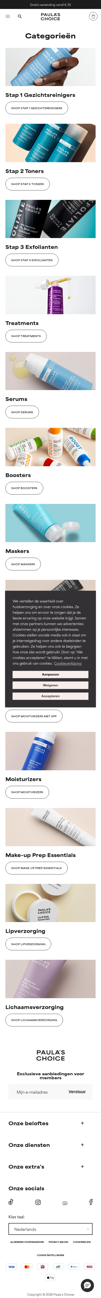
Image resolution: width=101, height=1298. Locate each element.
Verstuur (77, 1091)
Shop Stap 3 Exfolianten (32, 260)
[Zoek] (20, 17)
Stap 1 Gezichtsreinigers (40, 95)
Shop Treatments (26, 336)
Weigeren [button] (50, 685)
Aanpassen (50, 674)
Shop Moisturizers (27, 792)
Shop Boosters (24, 488)
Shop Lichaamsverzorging (34, 1020)
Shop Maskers (23, 564)
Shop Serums (22, 412)
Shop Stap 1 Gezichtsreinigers (36, 108)
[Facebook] (91, 1202)
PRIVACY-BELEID (58, 1242)
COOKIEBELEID (82, 1242)
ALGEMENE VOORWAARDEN (27, 1242)
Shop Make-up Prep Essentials (36, 868)
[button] (87, 1285)
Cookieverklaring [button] (68, 663)
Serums (16, 399)
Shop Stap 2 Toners (27, 184)
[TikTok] (10, 1202)
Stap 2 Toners (24, 171)
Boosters (18, 475)
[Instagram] (38, 1202)
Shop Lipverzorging (28, 944)
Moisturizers (23, 779)
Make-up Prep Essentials (40, 855)
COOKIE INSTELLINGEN (50, 1255)
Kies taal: (16, 1216)
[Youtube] (65, 1202)
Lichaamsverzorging (34, 1007)
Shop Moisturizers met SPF (34, 716)
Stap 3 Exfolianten (31, 247)
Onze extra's (26, 1166)
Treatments (22, 323)
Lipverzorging (25, 931)
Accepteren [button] (50, 696)
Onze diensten (29, 1145)
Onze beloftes (28, 1123)
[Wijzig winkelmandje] (93, 16)
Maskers (17, 551)
